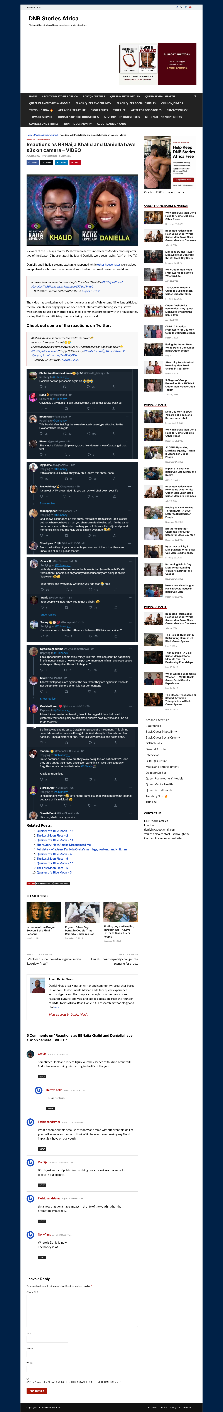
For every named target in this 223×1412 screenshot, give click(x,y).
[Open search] (195, 96)
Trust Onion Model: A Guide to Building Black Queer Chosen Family (179, 290)
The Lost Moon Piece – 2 (52, 835)
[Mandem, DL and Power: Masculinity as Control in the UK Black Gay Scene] (153, 252)
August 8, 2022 (90, 291)
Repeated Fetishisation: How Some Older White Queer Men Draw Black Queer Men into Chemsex (180, 235)
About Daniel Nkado (111, 123)
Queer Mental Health (125, 96)
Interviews (152, 755)
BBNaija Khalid (61, 883)
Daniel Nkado (51, 156)
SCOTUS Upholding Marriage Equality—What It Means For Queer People (180, 452)
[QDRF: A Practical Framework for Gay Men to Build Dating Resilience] (153, 327)
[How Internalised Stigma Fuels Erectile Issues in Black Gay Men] (153, 586)
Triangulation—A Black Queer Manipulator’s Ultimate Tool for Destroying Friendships (179, 657)
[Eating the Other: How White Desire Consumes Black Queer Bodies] (153, 345)
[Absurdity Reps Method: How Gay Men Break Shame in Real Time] (153, 363)
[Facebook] (177, 7)
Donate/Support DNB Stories (78, 117)
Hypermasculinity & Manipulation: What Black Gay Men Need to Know (180, 549)
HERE (158, 192)
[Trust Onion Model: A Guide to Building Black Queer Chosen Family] (153, 288)
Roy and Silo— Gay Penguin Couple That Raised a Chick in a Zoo (79, 930)
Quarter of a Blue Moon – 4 (54, 854)
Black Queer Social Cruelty (136, 103)
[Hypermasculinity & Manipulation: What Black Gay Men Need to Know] (153, 547)
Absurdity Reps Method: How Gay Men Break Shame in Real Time (179, 365)
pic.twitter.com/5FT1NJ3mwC (75, 286)
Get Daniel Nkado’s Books (163, 117)
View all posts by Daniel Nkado (70, 1014)
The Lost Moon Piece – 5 (52, 868)
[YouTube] (190, 7)
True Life (119, 110)
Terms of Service (41, 117)
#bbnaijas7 (37, 286)
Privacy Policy (177, 110)
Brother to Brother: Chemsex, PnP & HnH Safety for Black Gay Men (180, 532)
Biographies (99, 110)
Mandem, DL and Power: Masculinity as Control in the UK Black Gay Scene (179, 255)
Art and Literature (72, 110)
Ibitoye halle (54, 1090)
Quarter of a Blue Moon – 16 (55, 863)
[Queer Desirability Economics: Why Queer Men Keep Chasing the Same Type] (153, 306)
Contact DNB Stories (43, 123)
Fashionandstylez (49, 1121)
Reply (42, 1077)
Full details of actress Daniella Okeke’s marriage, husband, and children (82, 849)
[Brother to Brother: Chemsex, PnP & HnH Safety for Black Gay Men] (153, 529)
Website (31, 1363)
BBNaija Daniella (44, 883)
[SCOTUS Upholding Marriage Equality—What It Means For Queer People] (153, 448)
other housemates (108, 264)
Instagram (175, 1407)
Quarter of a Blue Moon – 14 (55, 840)
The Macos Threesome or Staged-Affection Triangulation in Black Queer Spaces (180, 699)
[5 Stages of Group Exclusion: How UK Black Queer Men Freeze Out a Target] (153, 380)
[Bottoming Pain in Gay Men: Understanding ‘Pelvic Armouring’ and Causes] (153, 565)
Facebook (152, 1407)
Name (31, 1333)
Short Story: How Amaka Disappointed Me (64, 844)
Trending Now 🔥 (41, 110)
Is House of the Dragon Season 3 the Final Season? (41, 930)
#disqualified (50, 351)
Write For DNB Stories (146, 110)
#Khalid (117, 282)
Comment (33, 1292)
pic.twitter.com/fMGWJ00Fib (58, 355)
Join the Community (78, 123)
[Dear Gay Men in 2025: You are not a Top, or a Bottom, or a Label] (153, 412)
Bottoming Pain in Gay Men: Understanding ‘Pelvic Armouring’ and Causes (178, 569)
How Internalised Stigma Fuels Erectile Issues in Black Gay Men (179, 588)
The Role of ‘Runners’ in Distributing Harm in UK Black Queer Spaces (179, 638)
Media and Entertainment (46, 135)
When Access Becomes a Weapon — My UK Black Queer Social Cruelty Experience (180, 678)
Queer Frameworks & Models (49, 103)
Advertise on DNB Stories (122, 117)
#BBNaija (107, 282)
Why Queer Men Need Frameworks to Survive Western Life (179, 272)
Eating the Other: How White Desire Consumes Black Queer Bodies (179, 347)
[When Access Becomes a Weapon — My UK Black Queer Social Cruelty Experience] (153, 674)
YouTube (187, 1407)
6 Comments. (65, 156)
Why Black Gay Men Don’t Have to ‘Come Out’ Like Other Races (180, 216)
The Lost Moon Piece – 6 (52, 858)
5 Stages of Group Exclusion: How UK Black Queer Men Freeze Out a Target (180, 385)
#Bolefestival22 (114, 351)
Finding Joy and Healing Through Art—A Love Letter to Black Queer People (179, 512)
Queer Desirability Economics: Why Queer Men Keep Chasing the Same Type (179, 310)
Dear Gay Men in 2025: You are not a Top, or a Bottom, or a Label (179, 415)
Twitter (163, 1407)
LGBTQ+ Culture (94, 96)
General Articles (156, 749)
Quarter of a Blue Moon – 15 (55, 831)
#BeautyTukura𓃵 (94, 351)
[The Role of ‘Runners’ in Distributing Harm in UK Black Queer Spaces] (153, 635)
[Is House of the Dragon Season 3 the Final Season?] (44, 913)
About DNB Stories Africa (60, 96)
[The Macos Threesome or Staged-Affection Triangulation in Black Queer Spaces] (153, 695)
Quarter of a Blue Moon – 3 (54, 872)
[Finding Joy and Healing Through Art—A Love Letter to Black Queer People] (120, 913)
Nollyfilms (44, 1234)
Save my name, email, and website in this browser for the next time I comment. (75, 1382)
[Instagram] (186, 7)
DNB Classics (154, 743)
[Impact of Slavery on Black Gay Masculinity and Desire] (153, 469)
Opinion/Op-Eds (172, 103)
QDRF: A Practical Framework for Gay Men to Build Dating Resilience (180, 329)
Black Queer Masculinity (93, 103)
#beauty (36, 355)
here (56, 1007)
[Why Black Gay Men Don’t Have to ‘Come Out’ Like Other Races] (153, 213)
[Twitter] (181, 7)
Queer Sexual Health (160, 96)
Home (33, 96)
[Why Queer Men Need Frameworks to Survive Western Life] (153, 270)
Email (31, 1348)
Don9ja (42, 1162)
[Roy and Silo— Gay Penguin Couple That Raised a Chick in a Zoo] (82, 913)
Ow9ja (42, 1053)
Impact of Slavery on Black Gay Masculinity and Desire (180, 471)
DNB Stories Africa (54, 18)
